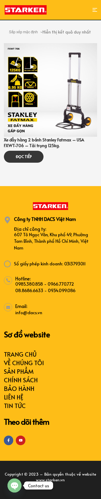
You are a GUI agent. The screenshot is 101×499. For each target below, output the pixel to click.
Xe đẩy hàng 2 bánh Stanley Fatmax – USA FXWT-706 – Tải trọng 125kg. (44, 142)
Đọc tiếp (24, 156)
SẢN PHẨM (19, 371)
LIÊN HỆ (13, 397)
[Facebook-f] (8, 440)
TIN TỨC (15, 406)
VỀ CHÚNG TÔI (24, 363)
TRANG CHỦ (20, 354)
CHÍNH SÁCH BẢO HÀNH (21, 384)
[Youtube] (20, 440)
